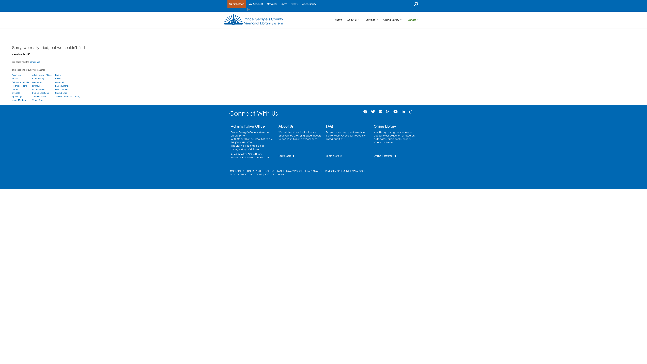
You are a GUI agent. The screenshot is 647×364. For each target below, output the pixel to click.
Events (294, 4)
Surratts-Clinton (39, 96)
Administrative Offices (42, 75)
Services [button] (371, 19)
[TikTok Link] (410, 111)
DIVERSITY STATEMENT (337, 171)
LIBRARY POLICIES (294, 171)
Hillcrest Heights (19, 86)
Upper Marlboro (19, 100)
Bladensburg (38, 79)
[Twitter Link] (373, 111)
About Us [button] (352, 19)
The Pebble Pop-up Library (67, 96)
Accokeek (16, 75)
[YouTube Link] (395, 111)
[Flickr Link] (380, 111)
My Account (256, 4)
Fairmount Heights (20, 82)
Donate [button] (412, 19)
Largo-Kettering (62, 86)
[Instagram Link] (387, 111)
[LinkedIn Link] (403, 111)
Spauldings (17, 96)
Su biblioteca (236, 4)
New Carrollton (62, 89)
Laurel (15, 89)
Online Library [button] (391, 19)
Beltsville (16, 79)
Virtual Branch (38, 100)
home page (35, 62)
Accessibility (309, 4)
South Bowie (61, 93)
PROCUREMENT (238, 174)
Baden (58, 75)
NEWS (281, 174)
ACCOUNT (256, 174)
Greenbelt (59, 82)
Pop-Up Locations (40, 93)
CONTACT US (237, 171)
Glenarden (37, 82)
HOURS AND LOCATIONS (260, 171)
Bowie (58, 79)
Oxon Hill (16, 93)
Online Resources (383, 155)
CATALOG (357, 171)
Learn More (285, 155)
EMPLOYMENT (314, 171)
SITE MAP (270, 174)
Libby (284, 4)
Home (338, 19)
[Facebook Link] (365, 111)
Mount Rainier (38, 89)
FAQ (279, 171)
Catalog (271, 4)
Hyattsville (37, 86)
